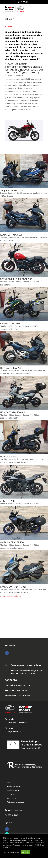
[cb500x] (24, 141)
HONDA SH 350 (8, 456)
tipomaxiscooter (23, 373)
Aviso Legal (11, 798)
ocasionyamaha (31, 193)
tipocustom (5, 285)
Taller (3, 605)
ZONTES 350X (7, 500)
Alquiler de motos (14, 786)
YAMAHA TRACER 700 (12, 542)
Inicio (9, 782)
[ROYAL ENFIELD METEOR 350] (24, 260)
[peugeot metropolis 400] (24, 171)
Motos (13, 603)
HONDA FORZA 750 (10, 367)
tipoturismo (19, 548)
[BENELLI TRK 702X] (24, 304)
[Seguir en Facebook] (7, 653)
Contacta (10, 794)
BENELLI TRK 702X (10, 323)
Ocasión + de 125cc (16, 193)
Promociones (28, 605)
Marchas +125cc (7, 282)
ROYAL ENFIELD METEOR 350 (16, 279)
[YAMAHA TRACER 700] (24, 523)
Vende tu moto (13, 790)
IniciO (3, 603)
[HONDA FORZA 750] (24, 348)
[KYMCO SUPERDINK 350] (24, 567)
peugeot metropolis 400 (13, 190)
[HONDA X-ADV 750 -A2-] (24, 393)
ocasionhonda (6, 418)
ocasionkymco (31, 370)
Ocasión (3, 193)
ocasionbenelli (6, 329)
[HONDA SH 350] (24, 437)
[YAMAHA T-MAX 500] (24, 215)
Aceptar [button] (25, 852)
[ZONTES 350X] (24, 482)
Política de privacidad (15, 802)
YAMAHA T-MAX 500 (11, 234)
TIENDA (14, 605)
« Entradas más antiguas (10, 596)
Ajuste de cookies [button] (11, 852)
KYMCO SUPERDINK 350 (13, 586)
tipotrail (16, 329)
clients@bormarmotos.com (18, 685)
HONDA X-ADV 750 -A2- (13, 412)
